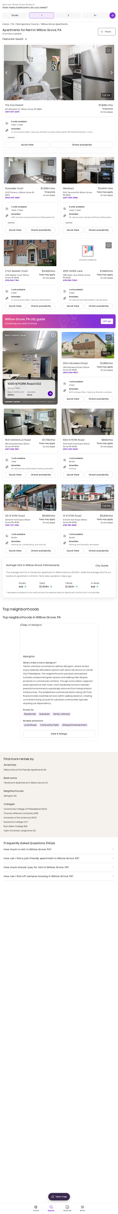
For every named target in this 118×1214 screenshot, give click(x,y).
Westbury (68, 188)
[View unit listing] (50, 393)
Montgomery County (27, 24)
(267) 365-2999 (70, 198)
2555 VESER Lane (73, 271)
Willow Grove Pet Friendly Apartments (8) (25, 770)
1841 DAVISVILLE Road (18, 440)
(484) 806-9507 (70, 373)
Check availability (82, 145)
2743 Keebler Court (16, 271)
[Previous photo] (6, 73)
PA (12, 24)
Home (5, 24)
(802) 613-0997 (12, 198)
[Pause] (53, 335)
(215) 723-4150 (12, 525)
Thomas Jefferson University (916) (21, 813)
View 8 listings (59, 734)
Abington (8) (10, 796)
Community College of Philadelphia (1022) (25, 809)
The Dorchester (14, 105)
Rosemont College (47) (16, 822)
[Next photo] (111, 73)
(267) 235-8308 (70, 449)
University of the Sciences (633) (20, 817)
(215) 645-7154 (12, 280)
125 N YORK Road (15, 515)
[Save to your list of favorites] (109, 50)
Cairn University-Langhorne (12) (20, 830)
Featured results (13, 39)
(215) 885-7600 (70, 280)
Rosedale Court (14, 188)
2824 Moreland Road (75, 363)
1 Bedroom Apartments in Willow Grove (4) (26, 782)
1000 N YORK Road (73, 440)
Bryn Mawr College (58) (16, 826)
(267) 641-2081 (12, 112)
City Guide (101, 565)
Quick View (27, 145)
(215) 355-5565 (69, 525)
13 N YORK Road (72, 515)
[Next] (112, 15)
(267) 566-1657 (12, 449)
